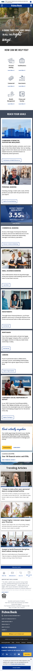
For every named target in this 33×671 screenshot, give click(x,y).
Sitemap (29, 642)
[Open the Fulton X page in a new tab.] (11, 654)
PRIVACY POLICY (5, 624)
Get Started (6, 326)
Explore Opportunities (8, 371)
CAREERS (4, 629)
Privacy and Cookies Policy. (18, 664)
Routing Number (6, 642)
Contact (23, 642)
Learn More (6, 285)
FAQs (13, 642)
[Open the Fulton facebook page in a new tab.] (3, 654)
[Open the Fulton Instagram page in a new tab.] (15, 654)
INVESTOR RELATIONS (7, 621)
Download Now (7, 447)
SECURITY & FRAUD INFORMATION (11, 615)
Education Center (16, 567)
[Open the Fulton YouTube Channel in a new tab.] (18, 654)
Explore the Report (8, 417)
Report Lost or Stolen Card (17, 634)
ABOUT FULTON (5, 627)
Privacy (18, 642)
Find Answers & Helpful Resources (11, 160)
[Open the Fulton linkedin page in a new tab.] (7, 654)
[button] (2, 6)
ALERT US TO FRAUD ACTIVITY (8, 618)
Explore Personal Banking (9, 201)
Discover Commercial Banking (10, 244)
